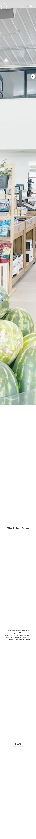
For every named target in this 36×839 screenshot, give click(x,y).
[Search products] (33, 77)
